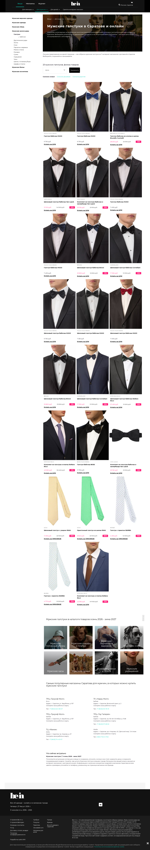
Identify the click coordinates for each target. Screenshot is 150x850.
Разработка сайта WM (17, 839)
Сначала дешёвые (63, 76)
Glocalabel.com (38, 828)
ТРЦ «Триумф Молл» (55, 699)
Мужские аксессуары (20, 31)
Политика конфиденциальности (17, 833)
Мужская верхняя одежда (22, 18)
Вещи (20, 4)
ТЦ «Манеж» (51, 730)
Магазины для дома (38, 831)
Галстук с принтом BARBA (120, 530)
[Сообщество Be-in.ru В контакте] (100, 804)
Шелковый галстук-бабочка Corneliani (125, 267)
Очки (15, 45)
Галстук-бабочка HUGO (53, 136)
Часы (15, 59)
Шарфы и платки (19, 64)
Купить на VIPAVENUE (52, 539)
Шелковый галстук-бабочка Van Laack (59, 202)
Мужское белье (18, 67)
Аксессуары (71, 19)
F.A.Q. (12, 828)
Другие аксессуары (20, 40)
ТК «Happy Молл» (101, 699)
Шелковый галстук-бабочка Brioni (90, 267)
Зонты (16, 42)
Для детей (54, 9)
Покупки (36, 822)
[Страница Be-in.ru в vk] (132, 2)
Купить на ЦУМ (50, 144)
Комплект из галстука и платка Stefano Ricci (59, 465)
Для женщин (27, 9)
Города (49, 820)
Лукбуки (36, 820)
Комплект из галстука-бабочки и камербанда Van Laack (90, 203)
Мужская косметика (20, 71)
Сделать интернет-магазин (73, 9)
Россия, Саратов (127, 5)
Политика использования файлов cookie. (109, 847)
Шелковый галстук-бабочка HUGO (57, 333)
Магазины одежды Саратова (108, 826)
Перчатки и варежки (21, 47)
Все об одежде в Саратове (52, 825)
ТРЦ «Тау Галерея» (101, 714)
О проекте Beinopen (17, 822)
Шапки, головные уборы (22, 61)
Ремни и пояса (19, 50)
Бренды (49, 822)
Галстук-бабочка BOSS (86, 464)
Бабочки (23, 37)
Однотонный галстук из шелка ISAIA (91, 530)
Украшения (18, 57)
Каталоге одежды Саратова (82, 824)
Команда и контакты (17, 825)
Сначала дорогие (79, 76)
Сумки (16, 54)
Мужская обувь (18, 27)
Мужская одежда (19, 22)
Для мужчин (41, 9)
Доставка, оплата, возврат (19, 830)
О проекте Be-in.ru (16, 820)
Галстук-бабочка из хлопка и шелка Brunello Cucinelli (124, 137)
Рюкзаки (17, 52)
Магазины (30, 4)
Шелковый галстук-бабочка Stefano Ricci (124, 400)
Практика (36, 825)
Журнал (41, 4)
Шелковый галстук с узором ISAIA (57, 530)
